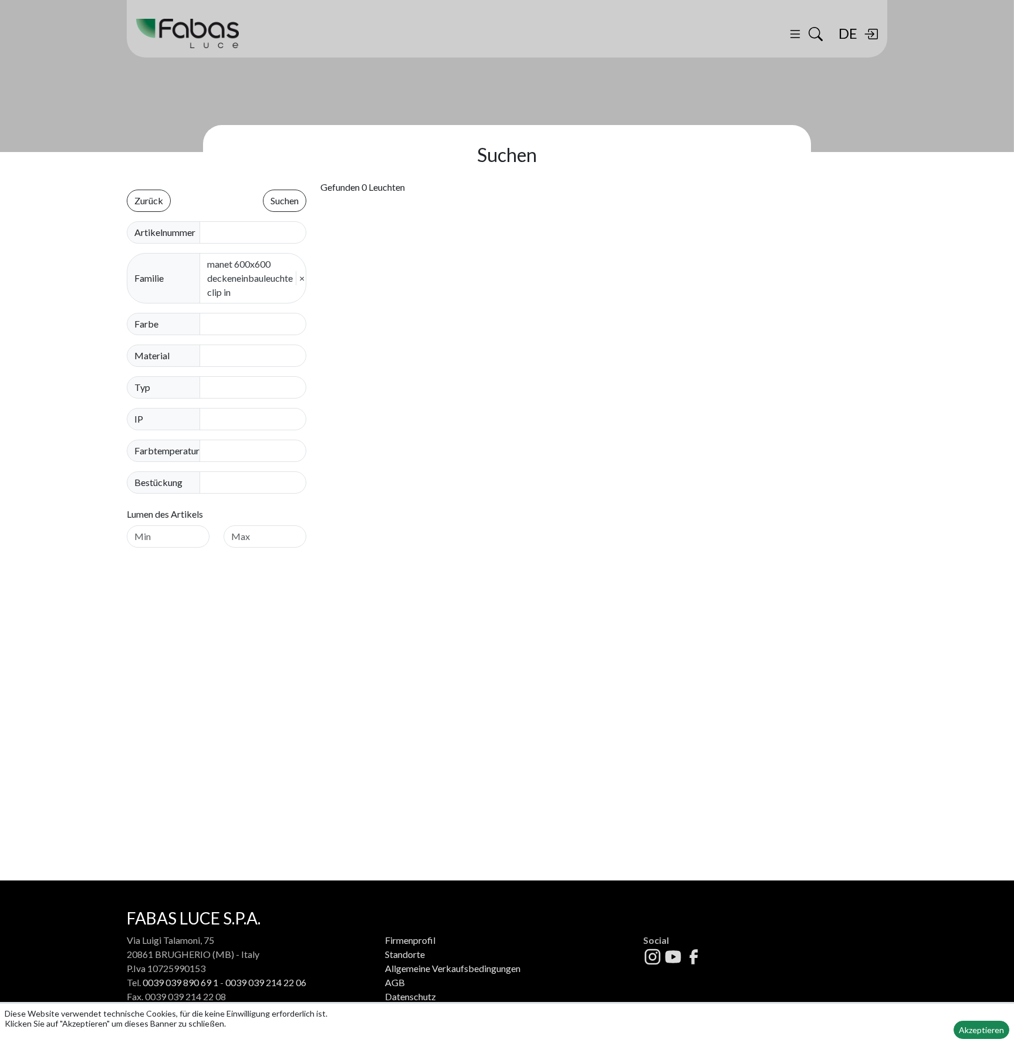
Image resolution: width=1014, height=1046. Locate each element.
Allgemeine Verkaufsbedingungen (452, 968)
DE (848, 33)
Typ (142, 387)
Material (152, 355)
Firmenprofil (410, 940)
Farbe (146, 323)
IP (138, 418)
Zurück (148, 200)
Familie (149, 278)
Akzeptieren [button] (981, 1030)
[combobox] (256, 324)
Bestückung (158, 482)
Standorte (405, 954)
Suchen (285, 200)
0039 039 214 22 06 (265, 982)
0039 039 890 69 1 (180, 982)
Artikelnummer (164, 232)
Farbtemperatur (167, 450)
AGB (395, 982)
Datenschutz (410, 996)
